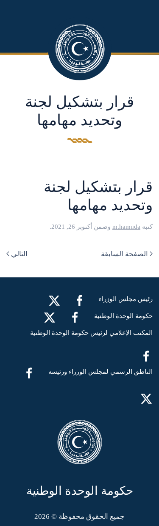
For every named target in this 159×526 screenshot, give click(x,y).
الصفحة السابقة (124, 254)
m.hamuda (126, 226)
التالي (19, 254)
